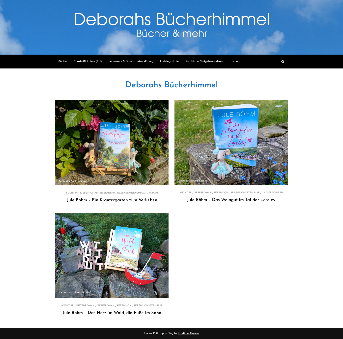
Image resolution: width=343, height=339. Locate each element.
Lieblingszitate (169, 61)
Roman (153, 193)
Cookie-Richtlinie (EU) (88, 61)
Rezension (107, 193)
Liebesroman (89, 193)
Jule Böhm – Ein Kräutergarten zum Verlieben (112, 200)
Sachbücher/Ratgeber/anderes (204, 61)
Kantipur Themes (188, 333)
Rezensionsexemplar (131, 193)
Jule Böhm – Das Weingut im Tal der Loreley (231, 200)
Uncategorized (272, 193)
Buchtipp (72, 193)
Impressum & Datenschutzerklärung (131, 61)
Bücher (62, 61)
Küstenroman (84, 305)
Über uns (235, 61)
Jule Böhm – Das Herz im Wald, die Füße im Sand (112, 313)
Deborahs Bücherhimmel (171, 85)
